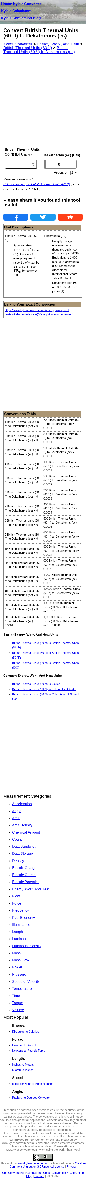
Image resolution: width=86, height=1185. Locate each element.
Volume (18, 1010)
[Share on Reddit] (70, 217)
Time (16, 995)
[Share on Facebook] (15, 217)
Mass (16, 953)
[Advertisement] (43, 101)
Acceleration (22, 804)
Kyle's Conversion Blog (21, 18)
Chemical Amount (26, 832)
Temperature (22, 988)
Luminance (21, 939)
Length (17, 932)
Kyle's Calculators (16, 11)
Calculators (33, 1172)
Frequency (20, 910)
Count (17, 839)
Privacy (72, 1166)
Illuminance (21, 925)
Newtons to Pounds (24, 1045)
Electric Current (24, 875)
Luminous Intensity (26, 946)
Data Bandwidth (24, 846)
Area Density (22, 825)
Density (18, 861)
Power (17, 967)
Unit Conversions (13, 1172)
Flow (16, 896)
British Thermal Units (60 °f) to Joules (36, 683)
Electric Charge (24, 868)
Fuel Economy (23, 917)
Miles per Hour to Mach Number (32, 1083)
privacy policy (24, 1139)
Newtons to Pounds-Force (28, 1050)
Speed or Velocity (26, 981)
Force (16, 903)
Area (16, 818)
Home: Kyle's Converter (21, 4)
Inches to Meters (23, 1064)
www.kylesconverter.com (33, 1163)
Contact (39, 1176)
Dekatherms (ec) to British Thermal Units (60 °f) (36, 184)
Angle (16, 811)
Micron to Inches (23, 1070)
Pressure (19, 974)
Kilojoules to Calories (25, 1031)
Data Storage (22, 853)
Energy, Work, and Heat (30, 889)
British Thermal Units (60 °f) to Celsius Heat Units (44, 689)
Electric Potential (25, 882)
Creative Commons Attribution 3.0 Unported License (48, 1165)
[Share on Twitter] (42, 217)
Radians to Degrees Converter (31, 1097)
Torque (17, 1003)
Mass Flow (20, 960)
